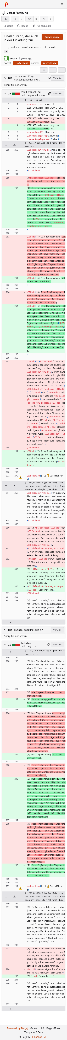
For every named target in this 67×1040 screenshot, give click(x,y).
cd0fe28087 (21, 63)
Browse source (52, 37)
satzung (22, 12)
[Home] (6, 4)
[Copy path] (49, 78)
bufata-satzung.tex (28, 645)
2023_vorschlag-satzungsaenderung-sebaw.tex (33, 94)
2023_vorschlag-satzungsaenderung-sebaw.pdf (26, 78)
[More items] (63, 25)
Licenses (37, 1036)
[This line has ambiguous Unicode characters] (20, 477)
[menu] (62, 70)
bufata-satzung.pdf (26, 629)
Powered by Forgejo (18, 1028)
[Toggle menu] (62, 4)
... (6, 51)
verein (11, 12)
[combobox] (44, 70)
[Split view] (53, 70)
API (46, 1036)
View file (57, 78)
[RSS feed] (5, 19)
